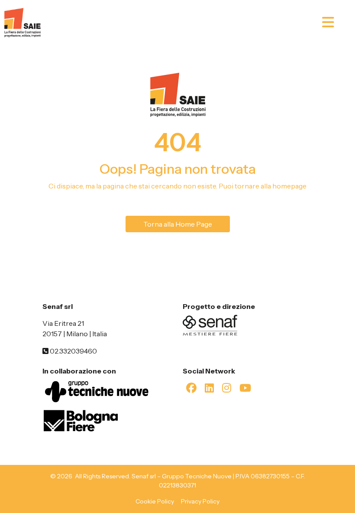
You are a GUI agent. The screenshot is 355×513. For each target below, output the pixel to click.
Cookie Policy (155, 501)
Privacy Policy (200, 501)
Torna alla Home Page (177, 224)
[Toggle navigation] (336, 22)
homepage (289, 186)
